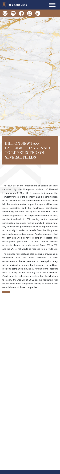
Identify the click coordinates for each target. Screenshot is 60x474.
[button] (52, 4)
